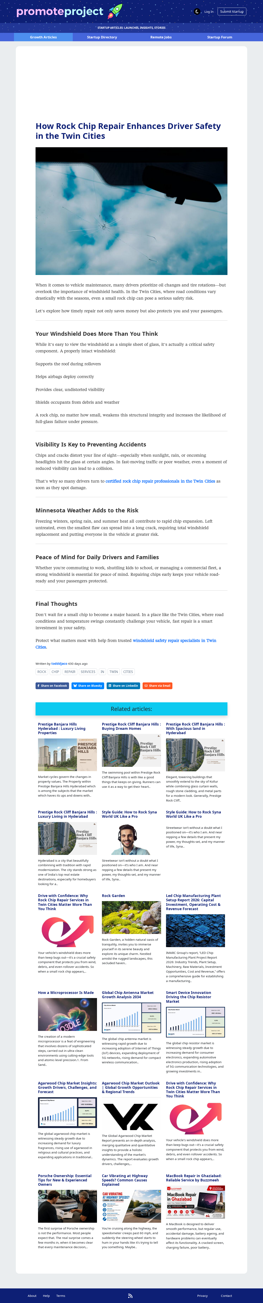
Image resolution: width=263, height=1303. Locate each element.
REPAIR (70, 671)
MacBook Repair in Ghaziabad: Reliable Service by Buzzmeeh (193, 1177)
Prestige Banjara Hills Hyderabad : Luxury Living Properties (61, 728)
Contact (226, 1296)
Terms (60, 1296)
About (32, 1296)
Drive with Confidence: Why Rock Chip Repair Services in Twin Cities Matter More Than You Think (65, 902)
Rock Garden (113, 895)
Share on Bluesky (90, 686)
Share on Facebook (54, 686)
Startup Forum (219, 37)
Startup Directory (102, 37)
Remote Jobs (161, 37)
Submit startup (232, 11)
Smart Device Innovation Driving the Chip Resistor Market (188, 997)
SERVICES (88, 671)
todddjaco (59, 663)
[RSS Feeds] (130, 1295)
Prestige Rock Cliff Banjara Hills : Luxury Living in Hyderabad (67, 814)
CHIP (55, 671)
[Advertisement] (131, 87)
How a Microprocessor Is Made (66, 992)
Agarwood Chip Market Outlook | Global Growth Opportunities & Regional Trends (131, 1087)
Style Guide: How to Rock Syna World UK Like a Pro (129, 814)
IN (102, 671)
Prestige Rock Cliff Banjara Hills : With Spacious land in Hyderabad (195, 728)
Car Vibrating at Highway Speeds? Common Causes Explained (125, 1180)
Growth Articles (43, 37)
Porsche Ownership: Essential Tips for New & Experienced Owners (64, 1180)
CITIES (128, 671)
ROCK (41, 671)
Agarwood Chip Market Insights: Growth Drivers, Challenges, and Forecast (67, 1087)
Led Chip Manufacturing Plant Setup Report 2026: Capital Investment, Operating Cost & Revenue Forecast (193, 902)
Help (46, 1296)
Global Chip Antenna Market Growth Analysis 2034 (128, 994)
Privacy (202, 1296)
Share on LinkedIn (125, 686)
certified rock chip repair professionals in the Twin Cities (160, 481)
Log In (208, 11)
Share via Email (159, 686)
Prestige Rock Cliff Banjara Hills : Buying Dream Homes (131, 726)
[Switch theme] (197, 11)
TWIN (114, 671)
